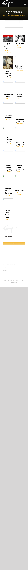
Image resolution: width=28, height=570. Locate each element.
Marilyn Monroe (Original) (8, 167)
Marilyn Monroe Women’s (8, 190)
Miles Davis (19, 190)
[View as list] (15, 29)
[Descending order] (21, 21)
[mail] (12, 274)
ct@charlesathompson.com (13, 267)
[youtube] (10, 274)
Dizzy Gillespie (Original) (8, 139)
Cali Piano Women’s (8, 116)
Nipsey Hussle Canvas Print (8, 213)
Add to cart (8, 61)
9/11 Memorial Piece (8, 46)
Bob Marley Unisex (8, 95)
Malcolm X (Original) (20, 143)
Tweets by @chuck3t (9, 253)
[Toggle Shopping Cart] (19, 4)
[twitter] (8, 274)
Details (8, 39)
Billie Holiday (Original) (8, 73)
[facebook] (3, 274)
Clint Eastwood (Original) (20, 119)
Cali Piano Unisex (20, 95)
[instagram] (5, 274)
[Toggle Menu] (24, 4)
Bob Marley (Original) (19, 67)
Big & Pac (20, 43)
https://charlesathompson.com (15, 270)
